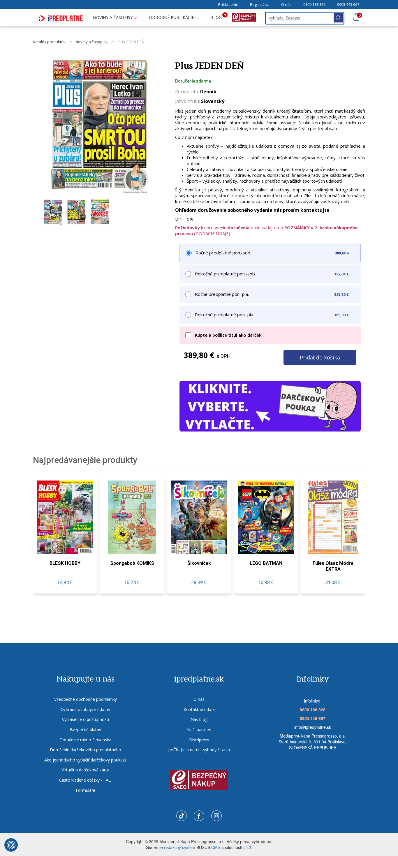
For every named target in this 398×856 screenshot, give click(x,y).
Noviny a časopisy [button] (113, 17)
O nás (286, 4)
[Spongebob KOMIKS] (132, 517)
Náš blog (199, 719)
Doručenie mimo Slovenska (85, 740)
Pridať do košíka (320, 357)
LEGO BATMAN (266, 563)
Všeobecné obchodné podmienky (85, 699)
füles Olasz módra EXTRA (333, 566)
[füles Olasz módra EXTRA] (333, 517)
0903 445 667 (348, 4)
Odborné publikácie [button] (172, 17)
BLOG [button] (218, 16)
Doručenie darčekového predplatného (85, 749)
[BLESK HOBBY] (65, 517)
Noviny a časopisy (91, 41)
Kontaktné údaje (199, 709)
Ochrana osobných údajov (85, 709)
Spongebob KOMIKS (132, 563)
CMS (215, 847)
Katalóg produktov (49, 41)
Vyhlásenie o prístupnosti (85, 719)
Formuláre (85, 790)
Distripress (199, 740)
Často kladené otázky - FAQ (85, 780)
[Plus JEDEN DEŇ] (99, 125)
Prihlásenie (228, 4)
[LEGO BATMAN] (266, 517)
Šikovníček (199, 563)
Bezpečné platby (85, 729)
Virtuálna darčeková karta (85, 770)
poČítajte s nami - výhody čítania (199, 749)
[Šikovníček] (199, 517)
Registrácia (260, 4)
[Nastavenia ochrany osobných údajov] (11, 845)
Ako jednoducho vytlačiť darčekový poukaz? (85, 760)
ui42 (247, 847)
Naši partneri (199, 729)
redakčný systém (179, 847)
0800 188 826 (314, 4)
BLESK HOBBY (65, 563)
